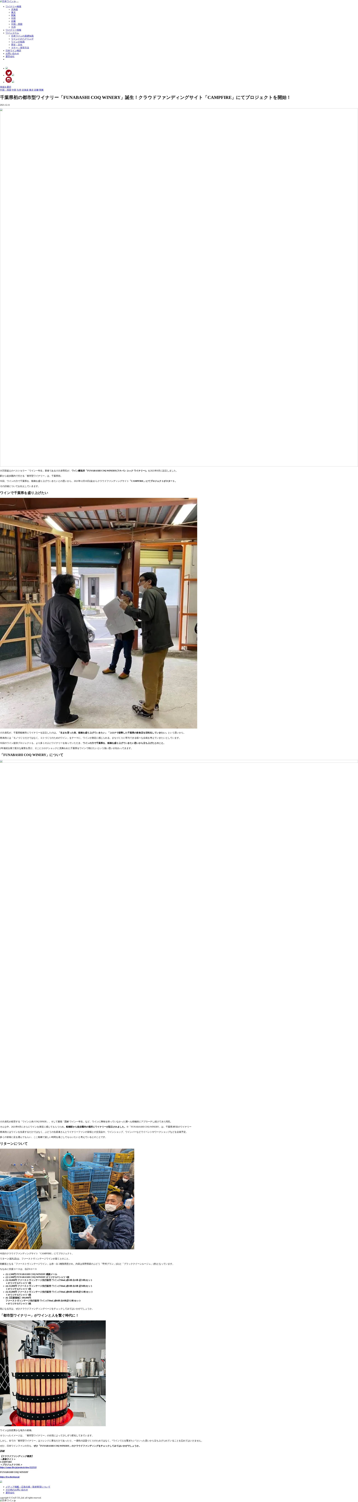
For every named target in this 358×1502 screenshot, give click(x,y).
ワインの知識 (18, 42)
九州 (13, 27)
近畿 (13, 21)
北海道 (14, 9)
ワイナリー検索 (13, 6)
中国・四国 (16, 24)
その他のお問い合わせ (17, 1490)
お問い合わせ (12, 53)
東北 (13, 12)
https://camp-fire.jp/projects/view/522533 (18, 1467)
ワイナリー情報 (13, 30)
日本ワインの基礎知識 (22, 36)
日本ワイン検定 (13, 50)
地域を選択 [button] (5, 87)
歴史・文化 (16, 45)
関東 (13, 15)
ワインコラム (12, 33)
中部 (13, 18)
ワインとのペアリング (22, 39)
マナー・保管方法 (20, 47)
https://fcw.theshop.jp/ (10, 1477)
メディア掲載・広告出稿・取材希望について (28, 1487)
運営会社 (10, 56)
